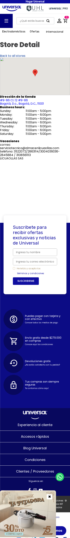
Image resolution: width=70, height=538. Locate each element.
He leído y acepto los (29, 268)
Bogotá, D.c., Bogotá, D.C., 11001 (22, 102)
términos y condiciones (30, 273)
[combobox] (35, 20)
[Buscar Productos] (48, 21)
